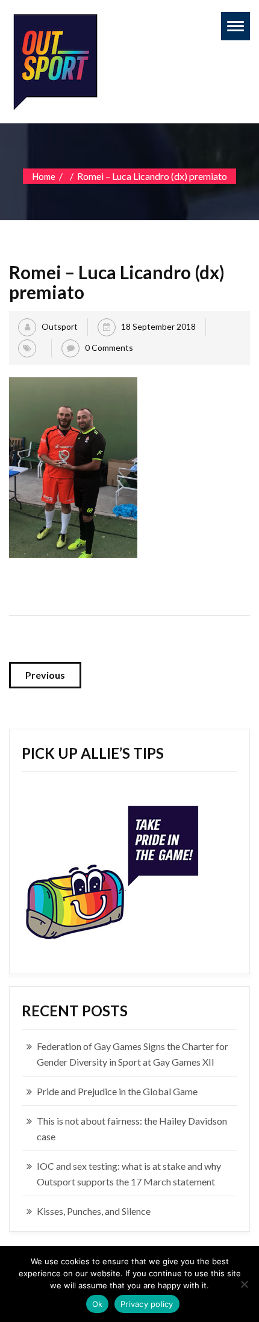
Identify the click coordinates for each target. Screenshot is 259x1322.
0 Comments (109, 347)
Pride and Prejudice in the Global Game (117, 1091)
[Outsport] (54, 59)
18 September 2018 (158, 326)
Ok (97, 1304)
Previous (45, 675)
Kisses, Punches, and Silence (94, 1211)
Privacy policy (146, 1304)
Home (43, 176)
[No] (244, 1284)
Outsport (60, 326)
